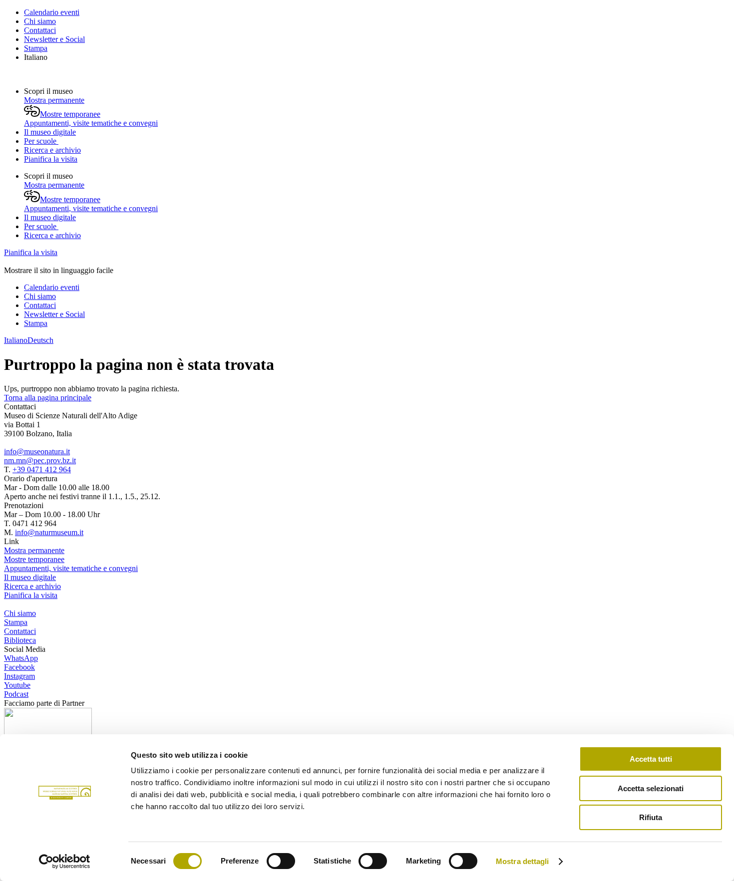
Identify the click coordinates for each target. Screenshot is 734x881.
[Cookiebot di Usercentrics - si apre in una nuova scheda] (64, 861)
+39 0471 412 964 (41, 469)
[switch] (281, 861)
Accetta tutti (651, 759)
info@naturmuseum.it (49, 532)
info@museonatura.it (37, 451)
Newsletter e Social (54, 39)
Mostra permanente (54, 100)
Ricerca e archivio (52, 150)
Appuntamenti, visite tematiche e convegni (91, 123)
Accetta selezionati (651, 788)
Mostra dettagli (522, 861)
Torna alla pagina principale (47, 397)
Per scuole (41, 141)
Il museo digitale (50, 132)
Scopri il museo (49, 91)
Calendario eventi (51, 12)
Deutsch (40, 340)
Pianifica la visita (50, 159)
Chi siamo (40, 21)
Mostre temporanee (70, 114)
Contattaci (40, 30)
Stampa (35, 48)
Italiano (35, 57)
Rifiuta (650, 817)
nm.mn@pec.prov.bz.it (40, 460)
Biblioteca (20, 640)
